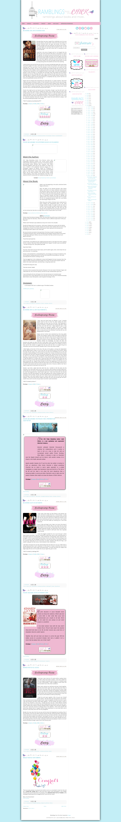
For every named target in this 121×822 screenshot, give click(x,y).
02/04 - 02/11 (90, 213)
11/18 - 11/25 (90, 117)
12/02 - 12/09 (90, 113)
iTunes (42, 103)
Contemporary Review (41, 135)
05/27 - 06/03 (90, 160)
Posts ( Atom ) (31, 808)
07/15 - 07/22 (90, 148)
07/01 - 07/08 (90, 151)
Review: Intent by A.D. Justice (31, 667)
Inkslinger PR (36, 661)
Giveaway (46, 303)
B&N (38, 103)
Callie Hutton (38, 496)
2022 (88, 98)
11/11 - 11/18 (90, 119)
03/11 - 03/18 (90, 204)
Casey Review (34, 135)
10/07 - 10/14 (90, 127)
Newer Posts (26, 806)
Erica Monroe (38, 303)
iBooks (42, 213)
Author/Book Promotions (67, 23)
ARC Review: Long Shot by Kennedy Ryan (34, 31)
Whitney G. (51, 412)
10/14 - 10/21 (90, 125)
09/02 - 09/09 (90, 136)
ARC (30, 135)
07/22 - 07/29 (90, 146)
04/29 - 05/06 (90, 167)
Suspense (48, 661)
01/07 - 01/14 (90, 220)
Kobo (46, 213)
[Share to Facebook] (35, 134)
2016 (88, 223)
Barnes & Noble (36, 213)
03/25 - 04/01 (90, 175)
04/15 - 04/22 (90, 170)
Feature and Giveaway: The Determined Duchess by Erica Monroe (41, 142)
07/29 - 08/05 (90, 144)
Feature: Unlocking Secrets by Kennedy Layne (35, 593)
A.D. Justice (31, 751)
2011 (88, 232)
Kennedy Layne (42, 661)
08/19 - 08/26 (90, 139)
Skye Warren (57, 586)
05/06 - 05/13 (90, 165)
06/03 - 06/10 (90, 158)
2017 (88, 222)
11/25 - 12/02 (90, 115)
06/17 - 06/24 (90, 155)
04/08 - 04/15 (90, 172)
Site (39, 177)
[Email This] (31, 134)
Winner (51, 803)
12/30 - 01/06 (90, 107)
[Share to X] (34, 134)
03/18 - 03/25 (90, 202)
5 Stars (27, 135)
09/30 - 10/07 (90, 129)
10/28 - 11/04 (90, 122)
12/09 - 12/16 (90, 112)
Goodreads (53, 177)
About (49, 23)
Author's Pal (28, 303)
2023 (88, 96)
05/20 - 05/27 (90, 161)
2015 (88, 225)
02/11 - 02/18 (90, 211)
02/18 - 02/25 (90, 209)
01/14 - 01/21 (90, 218)
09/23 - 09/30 (90, 131)
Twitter (48, 177)
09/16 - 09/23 (90, 132)
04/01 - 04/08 (90, 173)
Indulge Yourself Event (45, 803)
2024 (88, 95)
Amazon (30, 103)
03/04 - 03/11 (90, 206)
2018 (88, 105)
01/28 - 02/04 (90, 214)
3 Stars (27, 586)
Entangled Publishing (45, 496)
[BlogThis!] (32, 134)
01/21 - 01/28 (90, 216)
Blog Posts (36, 23)
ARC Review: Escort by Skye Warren (32, 503)
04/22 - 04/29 (90, 168)
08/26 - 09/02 (90, 137)
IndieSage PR (48, 586)
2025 (88, 93)
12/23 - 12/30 (90, 108)
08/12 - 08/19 (90, 141)
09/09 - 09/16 (90, 134)
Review (53, 135)
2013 (88, 229)
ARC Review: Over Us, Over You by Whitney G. (35, 310)
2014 (88, 227)
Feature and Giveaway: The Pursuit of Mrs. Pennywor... (92, 187)
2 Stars (27, 412)
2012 (88, 230)
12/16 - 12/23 (90, 110)
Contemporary (29, 803)
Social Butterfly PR (58, 135)
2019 (88, 103)
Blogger (69, 815)
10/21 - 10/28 (90, 124)
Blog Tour (33, 303)
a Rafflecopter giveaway (28, 288)
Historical (50, 303)
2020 (88, 102)
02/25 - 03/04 (90, 207)
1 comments (26, 301)
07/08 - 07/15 (90, 149)
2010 (88, 234)
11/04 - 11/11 (90, 120)
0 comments (26, 134)
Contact (43, 23)
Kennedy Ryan (49, 135)
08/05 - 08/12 (90, 143)
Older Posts (63, 806)
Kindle (34, 103)
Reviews (29, 23)
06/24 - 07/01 (90, 153)
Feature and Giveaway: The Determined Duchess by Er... (92, 181)
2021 (88, 100)
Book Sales (55, 23)
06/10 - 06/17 (90, 156)
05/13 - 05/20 (90, 163)
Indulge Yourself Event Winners (32, 758)
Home (23, 23)
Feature (42, 303)
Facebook (43, 177)
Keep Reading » (26, 491)
